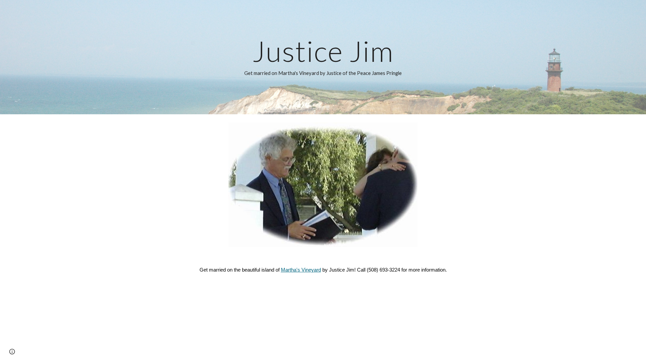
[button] (12, 351)
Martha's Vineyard (301, 270)
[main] (323, 57)
